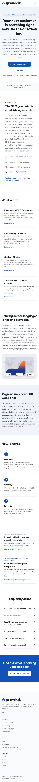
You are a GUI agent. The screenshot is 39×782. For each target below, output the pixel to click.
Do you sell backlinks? (19, 615)
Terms (4, 766)
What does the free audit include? (19, 608)
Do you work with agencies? (19, 645)
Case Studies (6, 744)
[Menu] (35, 3)
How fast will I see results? (19, 638)
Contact (4, 760)
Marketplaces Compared (10, 747)
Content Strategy (8, 729)
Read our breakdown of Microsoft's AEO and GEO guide (17, 179)
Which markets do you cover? (19, 631)
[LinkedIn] (3, 712)
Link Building (6, 726)
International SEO (7, 723)
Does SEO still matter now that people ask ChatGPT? (19, 623)
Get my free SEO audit (18, 64)
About (4, 757)
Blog (3, 741)
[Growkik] (11, 3)
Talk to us (19, 70)
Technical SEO (6, 732)
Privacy (4, 763)
